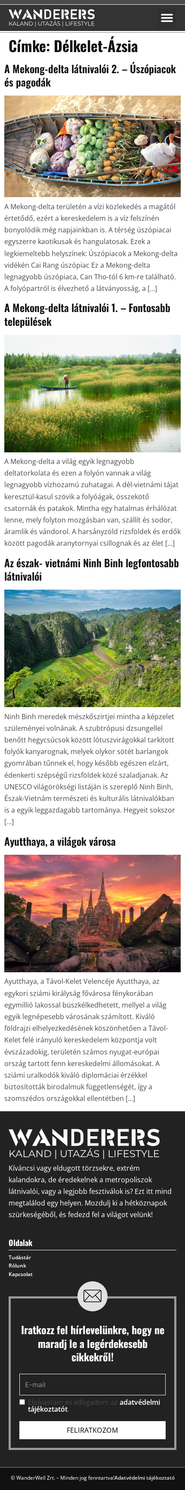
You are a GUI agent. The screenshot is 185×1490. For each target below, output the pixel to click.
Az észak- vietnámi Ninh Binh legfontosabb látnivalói (91, 569)
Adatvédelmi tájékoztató (144, 1477)
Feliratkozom (92, 1430)
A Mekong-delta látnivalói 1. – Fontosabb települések (87, 314)
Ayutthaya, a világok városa (60, 841)
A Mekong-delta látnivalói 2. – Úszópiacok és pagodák (90, 75)
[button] (166, 18)
